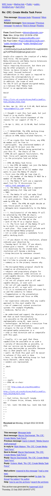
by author (25, 479)
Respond (36, 17)
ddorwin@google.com (32, 32)
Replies (40, 26)
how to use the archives (19, 482)
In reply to (17, 26)
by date (38, 476)
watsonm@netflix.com (29, 38)
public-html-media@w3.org (17, 185)
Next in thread (29, 26)
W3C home (7, 4)
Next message (28, 23)
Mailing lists (19, 4)
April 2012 (20, 7)
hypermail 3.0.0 (36, 487)
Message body (24, 17)
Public (29, 4)
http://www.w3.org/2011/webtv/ (25, 387)
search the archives (39, 482)
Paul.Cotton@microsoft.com (31, 41)
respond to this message (27, 471)
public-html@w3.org (13, 44)
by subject (15, 479)
